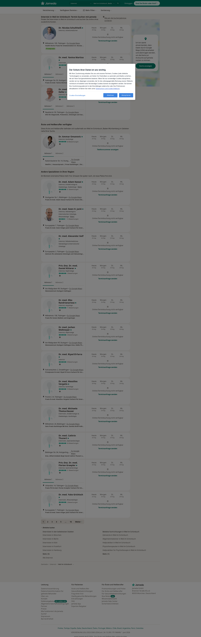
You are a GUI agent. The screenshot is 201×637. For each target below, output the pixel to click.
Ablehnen (110, 95)
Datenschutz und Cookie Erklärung (108, 89)
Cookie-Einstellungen (77, 95)
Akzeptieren (126, 95)
